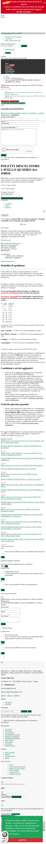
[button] (24, 6)
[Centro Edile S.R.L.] (8, 44)
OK (3, 557)
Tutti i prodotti (10, 752)
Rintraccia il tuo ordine (17, 768)
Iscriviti (24, 711)
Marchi (7, 754)
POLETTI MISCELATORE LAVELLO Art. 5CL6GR (18, 469)
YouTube (8, 704)
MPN (2, 251)
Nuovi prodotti (10, 756)
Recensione (5, 616)
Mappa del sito (10, 745)
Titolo (3, 611)
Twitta (7, 205)
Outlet (7, 758)
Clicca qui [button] (15, 834)
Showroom (8, 731)
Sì (6, 566)
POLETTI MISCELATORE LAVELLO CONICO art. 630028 (21, 479)
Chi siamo (8, 729)
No (2, 566)
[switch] (5, 841)
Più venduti (9, 742)
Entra (11, 765)
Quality (3, 605)
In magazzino (5, 249)
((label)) (3, 794)
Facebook (8, 702)
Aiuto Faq (12, 40)
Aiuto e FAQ (9, 740)
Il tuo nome (5, 607)
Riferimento (5, 247)
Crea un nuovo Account (17, 766)
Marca (3, 243)
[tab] (23, 228)
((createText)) (16, 797)
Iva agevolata (9, 733)
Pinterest (8, 207)
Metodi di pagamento (12, 736)
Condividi (4, 200)
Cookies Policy (14, 772)
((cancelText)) (6, 797)
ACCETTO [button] (22, 840)
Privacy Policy (14, 770)
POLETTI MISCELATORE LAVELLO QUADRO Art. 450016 (23, 113)
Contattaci (8, 38)
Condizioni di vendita (12, 735)
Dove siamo (13, 37)
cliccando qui (18, 435)
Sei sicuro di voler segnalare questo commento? (17, 564)
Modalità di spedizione (12, 738)
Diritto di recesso (15, 774)
